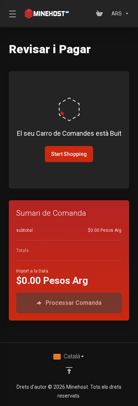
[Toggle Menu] (11, 13)
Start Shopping (69, 154)
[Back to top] (69, 370)
